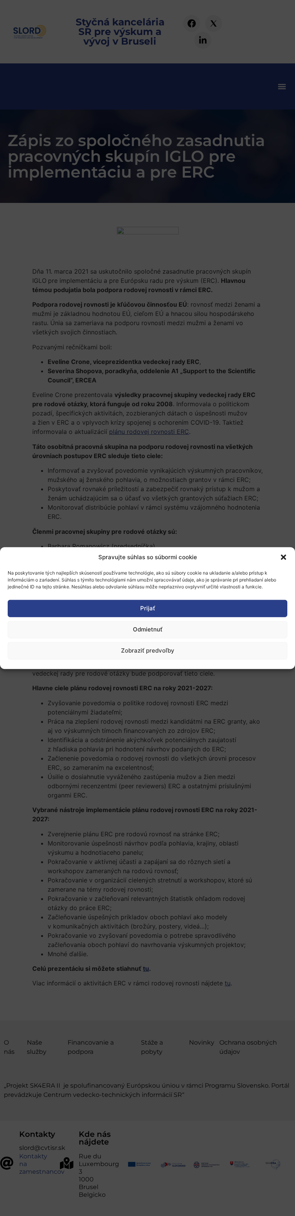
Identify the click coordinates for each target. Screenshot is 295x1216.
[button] (283, 557)
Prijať (147, 608)
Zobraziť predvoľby (147, 650)
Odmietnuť (147, 629)
